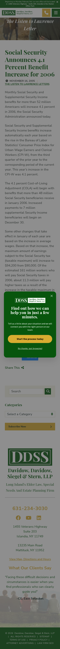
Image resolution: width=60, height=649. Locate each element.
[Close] (52, 296)
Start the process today (30, 338)
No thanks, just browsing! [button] (30, 348)
